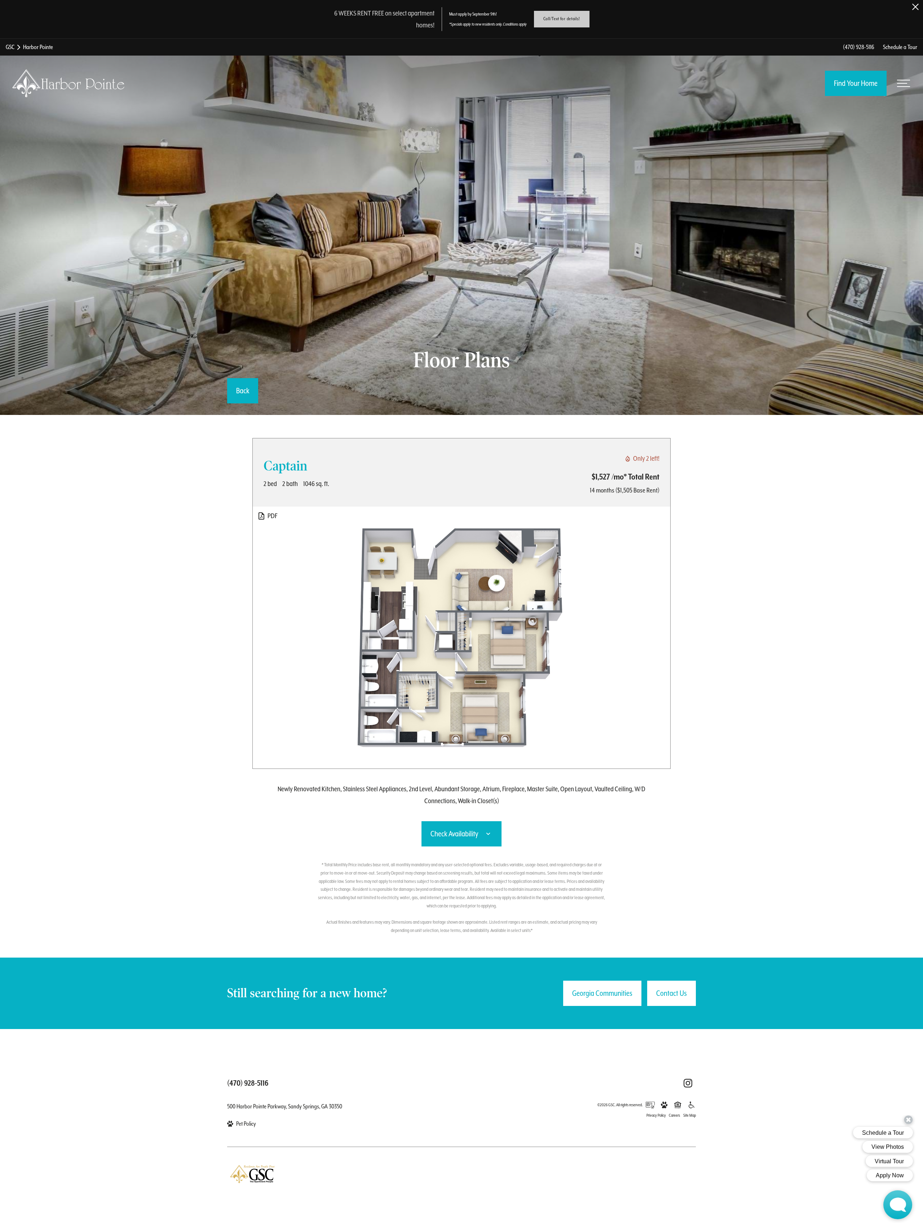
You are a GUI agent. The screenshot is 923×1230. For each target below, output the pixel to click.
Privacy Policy (656, 1115)
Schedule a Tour (900, 47)
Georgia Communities (602, 993)
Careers (674, 1115)
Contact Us (671, 993)
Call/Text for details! (561, 18)
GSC (10, 47)
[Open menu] (903, 83)
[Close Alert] (915, 7)
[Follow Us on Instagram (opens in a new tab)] (688, 1083)
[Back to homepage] (68, 83)
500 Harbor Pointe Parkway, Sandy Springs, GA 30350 (284, 1106)
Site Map (689, 1115)
